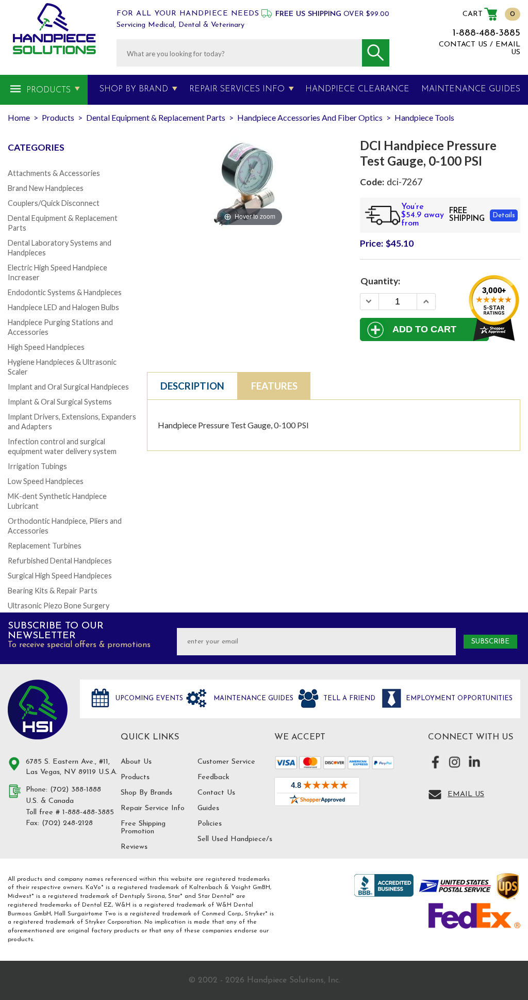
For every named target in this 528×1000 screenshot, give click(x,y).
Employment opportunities (458, 698)
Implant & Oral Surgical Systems (60, 401)
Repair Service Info (153, 808)
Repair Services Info (237, 89)
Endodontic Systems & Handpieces (65, 292)
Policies (209, 824)
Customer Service (226, 762)
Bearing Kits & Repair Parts (52, 590)
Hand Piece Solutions (38, 709)
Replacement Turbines (44, 545)
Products (48, 90)
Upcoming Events (148, 698)
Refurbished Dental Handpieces (60, 560)
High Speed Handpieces (46, 347)
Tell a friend (348, 698)
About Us (136, 762)
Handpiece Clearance (357, 89)
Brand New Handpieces (46, 188)
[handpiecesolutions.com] (54, 28)
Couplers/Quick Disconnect (54, 203)
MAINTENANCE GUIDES (470, 89)
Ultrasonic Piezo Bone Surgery (58, 605)
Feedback (213, 777)
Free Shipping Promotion (143, 827)
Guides (208, 808)
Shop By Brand (134, 89)
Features (274, 386)
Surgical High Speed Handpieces (60, 575)
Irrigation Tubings (37, 466)
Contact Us (216, 793)
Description (192, 386)
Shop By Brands (146, 793)
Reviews (134, 847)
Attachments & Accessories (54, 173)
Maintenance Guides (252, 698)
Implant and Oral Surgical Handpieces (68, 386)
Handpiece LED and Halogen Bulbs (63, 307)
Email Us (466, 794)
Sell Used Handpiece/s (234, 839)
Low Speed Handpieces (46, 481)
